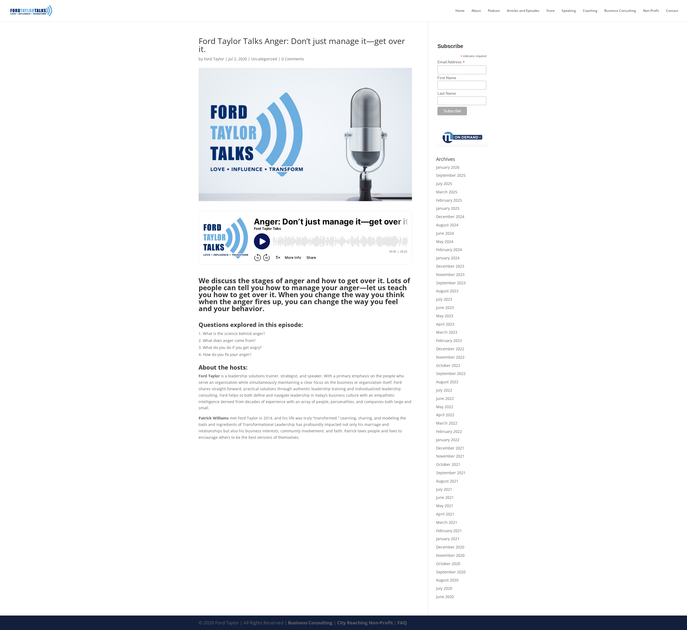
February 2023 (449, 340)
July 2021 (444, 489)
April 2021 (445, 514)
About (476, 11)
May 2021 (444, 505)
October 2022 (448, 365)
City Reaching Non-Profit (365, 623)
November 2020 (450, 555)
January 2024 (447, 257)
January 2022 (447, 439)
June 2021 (445, 497)
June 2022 (445, 398)
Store (550, 11)
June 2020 (445, 596)
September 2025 (451, 175)
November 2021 (450, 456)
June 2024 (445, 233)
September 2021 (451, 472)
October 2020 (448, 563)
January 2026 (447, 167)
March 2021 (446, 522)
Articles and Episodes (523, 11)
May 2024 (444, 241)
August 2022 (447, 381)
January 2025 (447, 208)
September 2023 (451, 282)
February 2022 (449, 431)
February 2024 (449, 249)
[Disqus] (305, 507)
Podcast (494, 11)
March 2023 (446, 332)
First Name (446, 78)
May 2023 (444, 315)
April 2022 (445, 414)
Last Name (446, 93)
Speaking (569, 11)
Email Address (451, 62)
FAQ (402, 623)
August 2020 (447, 580)
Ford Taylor (214, 58)
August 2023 (447, 290)
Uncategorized (264, 58)
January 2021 (447, 538)
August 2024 (447, 224)
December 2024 (450, 216)
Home (460, 11)
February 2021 (449, 530)
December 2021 (450, 448)
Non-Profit (651, 11)
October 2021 (448, 464)
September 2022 (451, 373)
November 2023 (450, 274)
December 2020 (450, 547)
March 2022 (446, 423)
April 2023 (445, 324)
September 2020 (451, 571)
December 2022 (450, 348)
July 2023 (444, 299)
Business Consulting (620, 11)
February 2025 (449, 200)
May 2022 (444, 406)
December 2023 (450, 266)
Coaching (590, 11)
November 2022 (450, 357)
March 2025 (446, 191)
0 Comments (293, 58)
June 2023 (445, 307)
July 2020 (444, 588)
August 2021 (447, 481)
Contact (672, 11)
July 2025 (444, 183)
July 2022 (444, 390)
